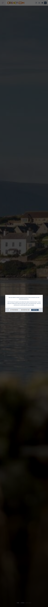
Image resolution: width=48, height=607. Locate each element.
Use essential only (25, 309)
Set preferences (14, 309)
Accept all (35, 309)
